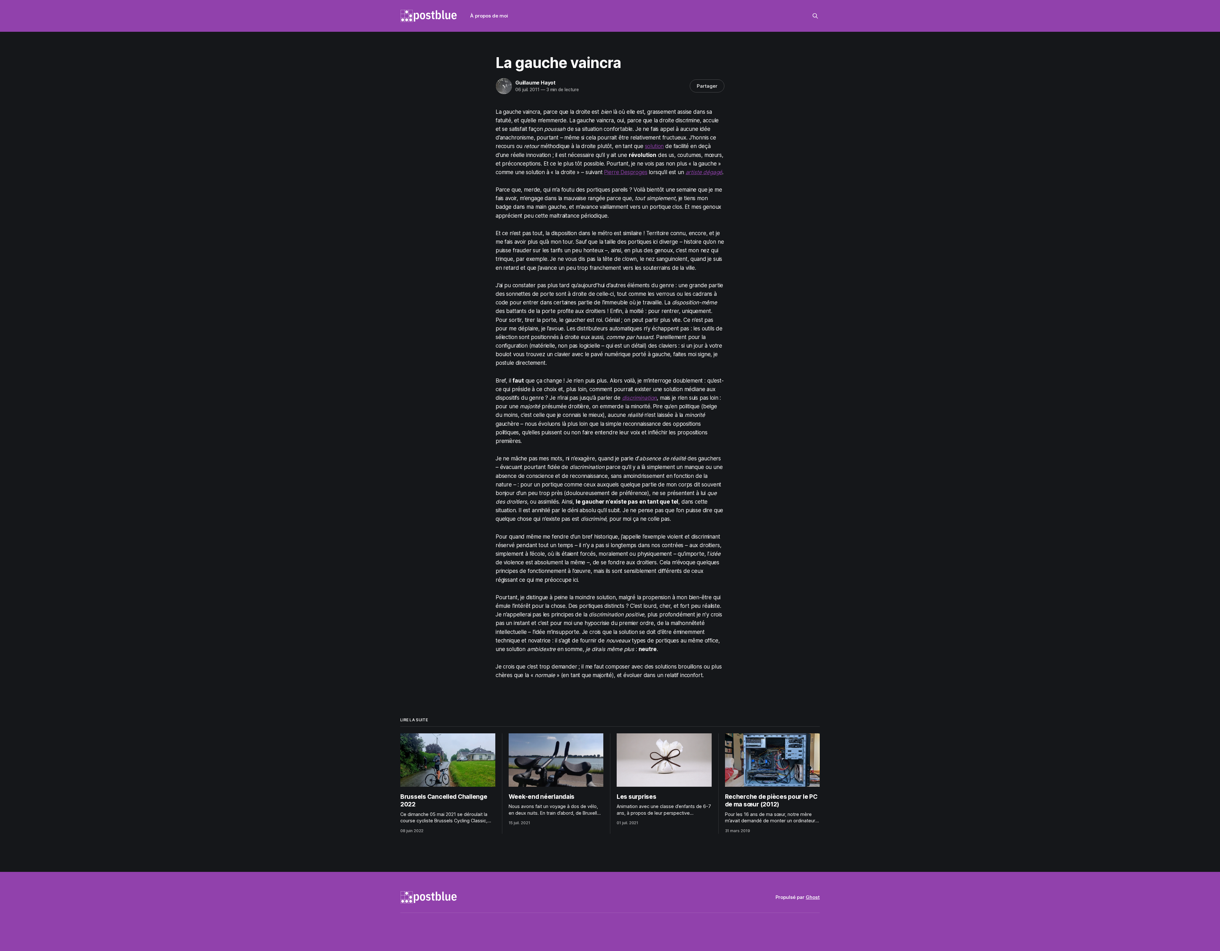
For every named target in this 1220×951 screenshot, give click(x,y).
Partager (707, 86)
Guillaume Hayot (535, 82)
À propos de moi (489, 16)
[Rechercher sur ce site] (815, 16)
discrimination (639, 398)
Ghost (813, 897)
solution (654, 146)
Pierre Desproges (625, 172)
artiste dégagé (704, 172)
